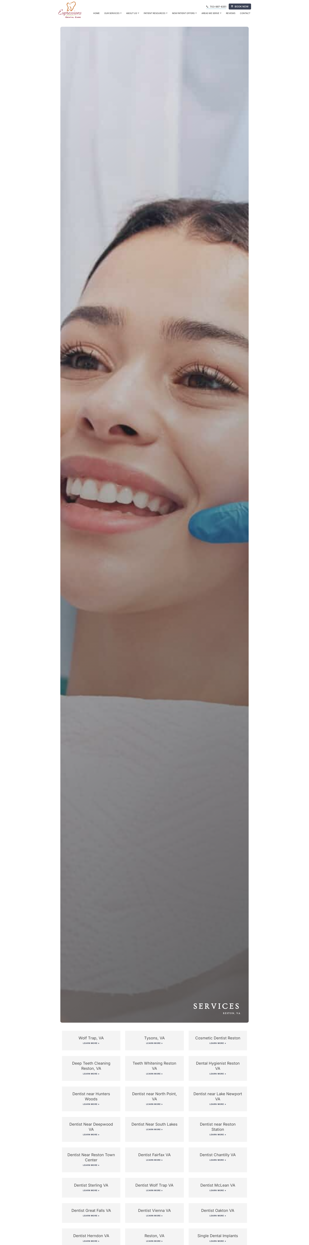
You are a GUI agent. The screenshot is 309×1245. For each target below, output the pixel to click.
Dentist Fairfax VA (154, 1154)
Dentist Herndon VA (91, 1235)
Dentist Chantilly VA (218, 1154)
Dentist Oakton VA (217, 1210)
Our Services (111, 13)
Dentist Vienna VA (154, 1210)
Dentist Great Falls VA (91, 1210)
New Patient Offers (183, 13)
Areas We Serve (210, 13)
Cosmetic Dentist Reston (217, 1038)
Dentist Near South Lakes (154, 1124)
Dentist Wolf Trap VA (154, 1185)
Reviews (230, 13)
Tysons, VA (154, 1038)
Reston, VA (154, 1235)
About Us (131, 13)
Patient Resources (154, 13)
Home (96, 13)
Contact (245, 13)
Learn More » (91, 1043)
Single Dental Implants (217, 1235)
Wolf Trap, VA (91, 1038)
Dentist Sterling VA (91, 1185)
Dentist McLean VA (217, 1185)
